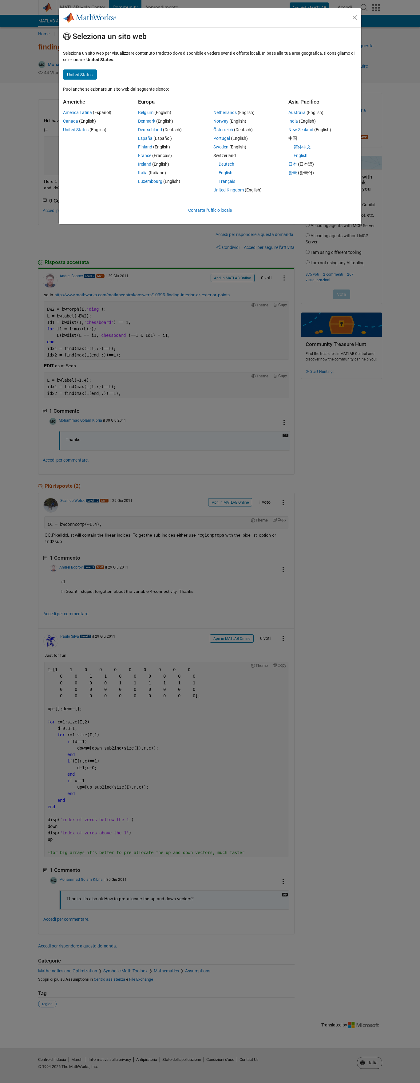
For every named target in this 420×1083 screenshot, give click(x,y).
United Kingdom (228, 189)
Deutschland (150, 129)
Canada (70, 121)
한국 (292, 172)
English (225, 172)
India (293, 121)
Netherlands (225, 112)
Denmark (146, 121)
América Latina (77, 112)
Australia (297, 112)
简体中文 (302, 146)
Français (227, 181)
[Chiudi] (355, 17)
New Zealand (300, 129)
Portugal (221, 138)
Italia (143, 172)
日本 (292, 164)
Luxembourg (150, 181)
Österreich (223, 129)
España (145, 138)
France (144, 155)
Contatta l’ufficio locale (210, 210)
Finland (145, 146)
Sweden (220, 146)
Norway (220, 121)
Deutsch (226, 164)
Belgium (145, 112)
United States (76, 129)
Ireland (144, 164)
